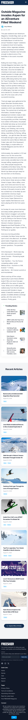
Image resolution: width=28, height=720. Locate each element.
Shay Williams (8, 26)
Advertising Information (8, 693)
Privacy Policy (5, 688)
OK (14, 717)
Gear (2, 676)
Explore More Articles (15, 626)
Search (3, 681)
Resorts (3, 678)
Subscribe (24, 657)
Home (3, 670)
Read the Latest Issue (7, 696)
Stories (3, 673)
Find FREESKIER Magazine (9, 699)
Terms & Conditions (7, 691)
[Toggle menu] (26, 2)
